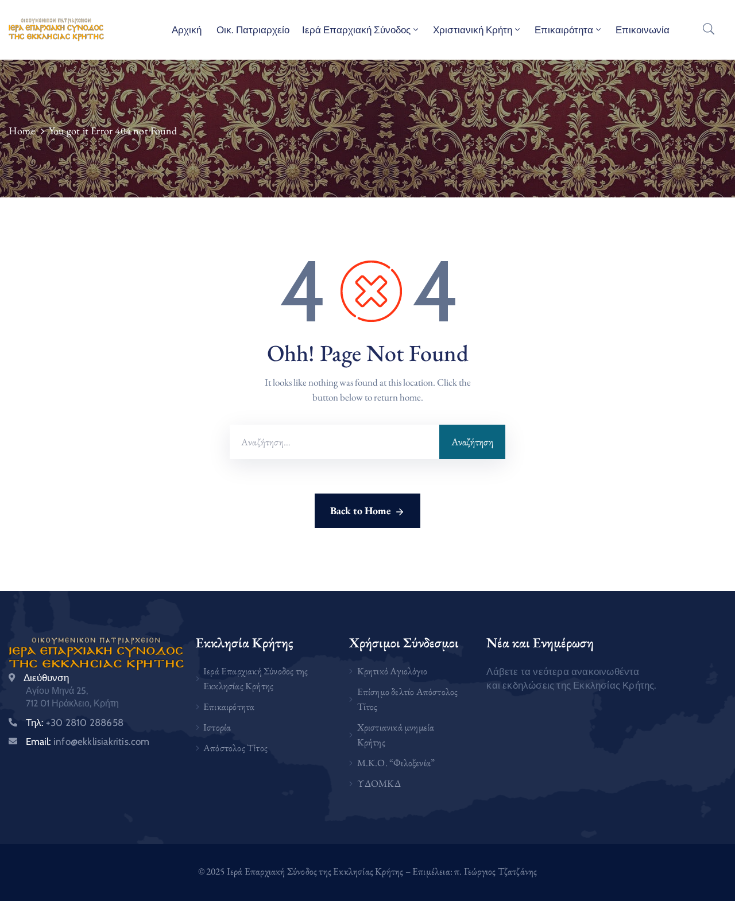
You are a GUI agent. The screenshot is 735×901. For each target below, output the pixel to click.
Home (22, 130)
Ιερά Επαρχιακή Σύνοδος (356, 30)
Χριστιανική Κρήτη (472, 30)
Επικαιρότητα (564, 30)
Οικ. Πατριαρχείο (251, 30)
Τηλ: (74, 722)
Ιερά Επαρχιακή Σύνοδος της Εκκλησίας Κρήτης (255, 678)
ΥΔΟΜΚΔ (379, 783)
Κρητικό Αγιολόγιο (392, 671)
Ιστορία (217, 727)
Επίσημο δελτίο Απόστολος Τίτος (407, 699)
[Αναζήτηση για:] (334, 442)
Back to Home (360, 510)
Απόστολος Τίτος (235, 747)
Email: (88, 741)
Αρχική (187, 30)
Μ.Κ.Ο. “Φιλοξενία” (396, 762)
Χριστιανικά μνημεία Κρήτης (396, 734)
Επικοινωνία (643, 30)
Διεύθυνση (46, 677)
